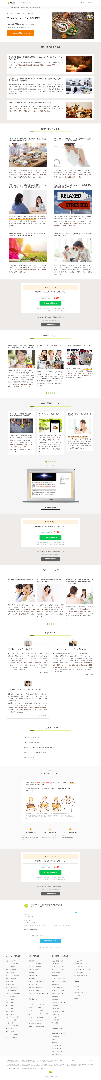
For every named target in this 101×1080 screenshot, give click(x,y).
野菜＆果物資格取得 (11, 978)
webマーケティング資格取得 (59, 978)
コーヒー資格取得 (10, 966)
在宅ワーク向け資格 (57, 1051)
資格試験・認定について (80, 964)
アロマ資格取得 (33, 984)
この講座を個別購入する (50, 324)
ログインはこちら (73, 912)
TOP (8, 7)
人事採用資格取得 (56, 1020)
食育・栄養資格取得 (11, 961)
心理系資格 (32, 999)
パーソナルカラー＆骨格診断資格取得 (38, 993)
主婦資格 (54, 1039)
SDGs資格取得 (55, 1017)
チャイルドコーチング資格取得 (36, 1004)
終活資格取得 (55, 999)
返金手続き (77, 995)
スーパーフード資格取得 (12, 1025)
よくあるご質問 (78, 961)
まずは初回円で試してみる (21, 33)
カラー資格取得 (55, 964)
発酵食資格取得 (10, 1011)
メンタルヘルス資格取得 (35, 1023)
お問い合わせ (77, 989)
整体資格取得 (32, 972)
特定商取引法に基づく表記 (81, 992)
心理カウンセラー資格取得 (35, 1007)
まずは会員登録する (51, 303)
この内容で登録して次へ (50, 940)
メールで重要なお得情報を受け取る (36, 935)
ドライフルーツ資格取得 (12, 1034)
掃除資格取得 (55, 996)
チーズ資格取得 (10, 999)
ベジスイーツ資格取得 (11, 1037)
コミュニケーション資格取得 (36, 1017)
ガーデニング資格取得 (57, 993)
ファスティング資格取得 (35, 966)
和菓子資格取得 (10, 1031)
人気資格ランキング (57, 1036)
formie (56, 1076)
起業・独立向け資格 (57, 1054)
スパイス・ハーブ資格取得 (12, 975)
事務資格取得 (55, 975)
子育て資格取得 (55, 1014)
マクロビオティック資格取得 (13, 1017)
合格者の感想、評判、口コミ (59, 1033)
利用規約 (47, 947)
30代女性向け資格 (56, 1045)
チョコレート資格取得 (11, 987)
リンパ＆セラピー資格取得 (35, 964)
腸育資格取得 (32, 961)
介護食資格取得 (10, 1014)
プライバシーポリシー (80, 1001)
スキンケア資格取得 (34, 969)
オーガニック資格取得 (11, 1020)
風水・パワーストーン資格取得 (59, 981)
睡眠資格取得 (32, 978)
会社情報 (76, 986)
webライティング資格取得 (58, 1002)
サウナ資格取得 (55, 1008)
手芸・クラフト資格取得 (58, 990)
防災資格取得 (55, 1005)
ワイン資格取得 (10, 1008)
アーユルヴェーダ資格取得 (35, 987)
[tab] (50, 737)
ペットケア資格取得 (57, 987)
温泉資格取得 (55, 1023)
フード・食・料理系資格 (13, 956)
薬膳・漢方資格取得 (11, 969)
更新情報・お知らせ (79, 972)
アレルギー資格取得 (34, 990)
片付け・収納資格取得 (57, 961)
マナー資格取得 (55, 984)
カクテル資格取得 (10, 996)
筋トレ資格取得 (33, 975)
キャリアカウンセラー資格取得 (36, 1026)
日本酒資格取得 (10, 984)
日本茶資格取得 (10, 1002)
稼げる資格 (54, 1042)
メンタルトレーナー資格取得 (36, 1010)
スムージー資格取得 (11, 990)
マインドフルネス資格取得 (35, 1020)
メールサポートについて (80, 966)
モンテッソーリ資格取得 (58, 966)
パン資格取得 (9, 1023)
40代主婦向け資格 (56, 1048)
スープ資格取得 (10, 1005)
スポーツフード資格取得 (12, 964)
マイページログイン (88, 2)
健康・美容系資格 (34, 956)
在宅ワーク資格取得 (57, 972)
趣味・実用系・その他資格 (59, 956)
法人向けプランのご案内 (80, 975)
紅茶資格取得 (9, 981)
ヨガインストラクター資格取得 (36, 981)
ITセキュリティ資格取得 (58, 1011)
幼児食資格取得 (10, 972)
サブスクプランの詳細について (82, 969)
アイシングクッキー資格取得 (13, 993)
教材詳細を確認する (51, 507)
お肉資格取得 (9, 1028)
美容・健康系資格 (15, 7)
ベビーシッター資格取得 (58, 969)
